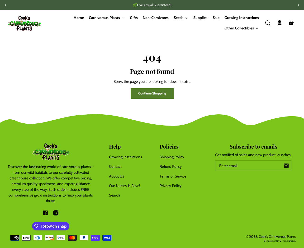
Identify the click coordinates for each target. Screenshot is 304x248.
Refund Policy (171, 166)
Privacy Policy (170, 185)
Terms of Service (173, 176)
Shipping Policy (172, 157)
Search (114, 195)
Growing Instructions (125, 157)
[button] (267, 23)
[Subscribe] (286, 165)
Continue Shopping (152, 93)
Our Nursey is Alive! (124, 185)
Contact (115, 166)
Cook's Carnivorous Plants (277, 236)
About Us (116, 176)
